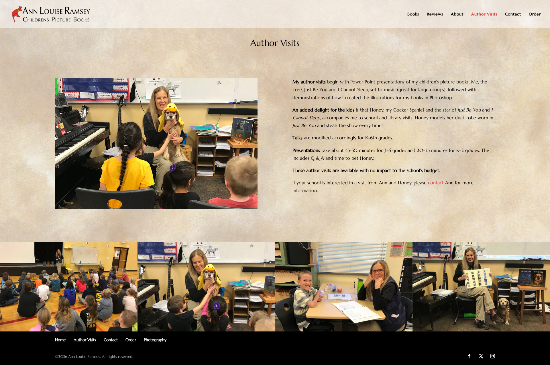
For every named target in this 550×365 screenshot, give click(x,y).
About (457, 14)
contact (436, 183)
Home (60, 339)
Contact (513, 14)
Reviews (435, 14)
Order (535, 14)
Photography (155, 339)
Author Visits (484, 14)
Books (413, 14)
